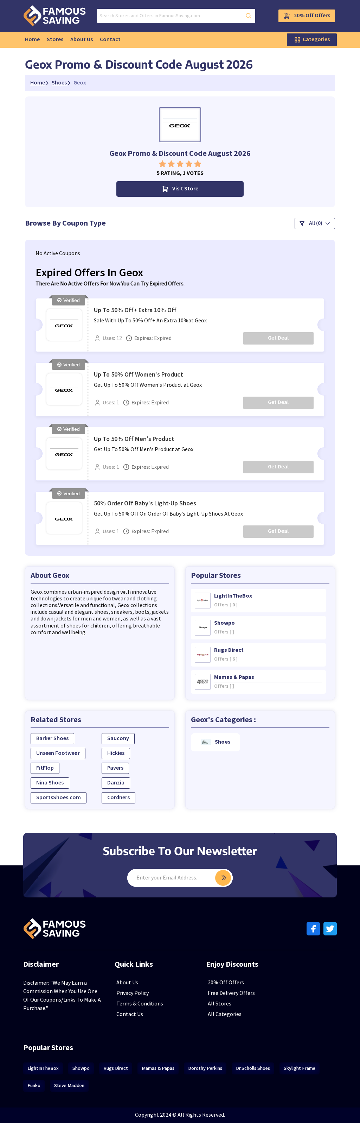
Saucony (118, 738)
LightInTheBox (43, 1068)
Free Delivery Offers (231, 993)
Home (32, 39)
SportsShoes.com (58, 797)
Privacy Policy (132, 993)
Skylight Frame (299, 1068)
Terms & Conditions (139, 1004)
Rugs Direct (115, 1068)
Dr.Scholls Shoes (253, 1068)
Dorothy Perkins (205, 1068)
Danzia (115, 783)
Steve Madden (69, 1086)
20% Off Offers (312, 15)
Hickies (115, 753)
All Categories (225, 1014)
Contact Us (129, 1014)
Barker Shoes (52, 738)
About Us (81, 39)
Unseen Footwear (58, 753)
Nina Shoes (50, 783)
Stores (55, 39)
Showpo (81, 1068)
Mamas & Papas (158, 1068)
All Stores (219, 1004)
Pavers (115, 768)
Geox (79, 83)
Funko (33, 1086)
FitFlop (45, 768)
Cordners (118, 797)
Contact (110, 39)
